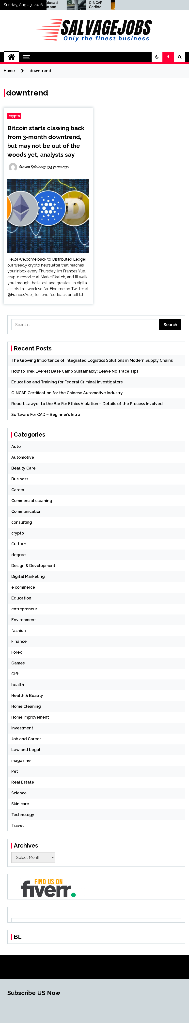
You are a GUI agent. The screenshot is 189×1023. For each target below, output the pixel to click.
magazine (21, 760)
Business (19, 479)
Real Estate (22, 782)
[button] (157, 57)
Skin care (20, 804)
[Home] (11, 57)
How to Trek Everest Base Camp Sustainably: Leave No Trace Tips (74, 371)
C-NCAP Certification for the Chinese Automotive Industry (87, 5)
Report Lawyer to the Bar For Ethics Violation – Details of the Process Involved (87, 403)
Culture (18, 544)
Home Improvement (30, 717)
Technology (22, 814)
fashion (18, 630)
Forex (16, 652)
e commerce (23, 587)
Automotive (22, 457)
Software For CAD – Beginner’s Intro (45, 414)
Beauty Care (23, 468)
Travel (17, 825)
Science (19, 793)
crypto (14, 116)
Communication (26, 511)
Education (21, 598)
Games (18, 663)
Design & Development (33, 565)
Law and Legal (25, 749)
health (17, 684)
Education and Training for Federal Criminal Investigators (67, 382)
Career (17, 490)
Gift (15, 674)
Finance (19, 641)
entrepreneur (24, 609)
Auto (16, 446)
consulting (21, 522)
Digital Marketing (28, 576)
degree (18, 554)
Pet (14, 771)
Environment (23, 619)
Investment (22, 728)
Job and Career (26, 739)
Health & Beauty (27, 695)
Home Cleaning (26, 706)
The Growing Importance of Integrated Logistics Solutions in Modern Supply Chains (92, 360)
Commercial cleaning (31, 500)
